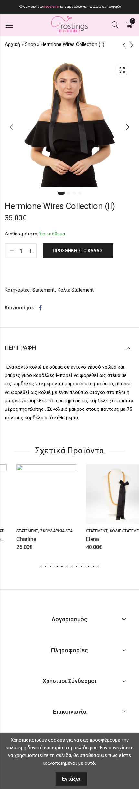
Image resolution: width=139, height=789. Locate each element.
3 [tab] (74, 193)
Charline (16, 539)
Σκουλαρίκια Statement (53, 531)
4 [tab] (79, 193)
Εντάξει (71, 779)
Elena (81, 539)
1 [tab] (61, 193)
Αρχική (12, 44)
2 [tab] (68, 193)
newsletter (51, 6)
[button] (41, 566)
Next (127, 126)
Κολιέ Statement (76, 290)
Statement (43, 290)
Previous (11, 126)
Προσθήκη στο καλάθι (78, 250)
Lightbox (122, 70)
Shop (30, 44)
